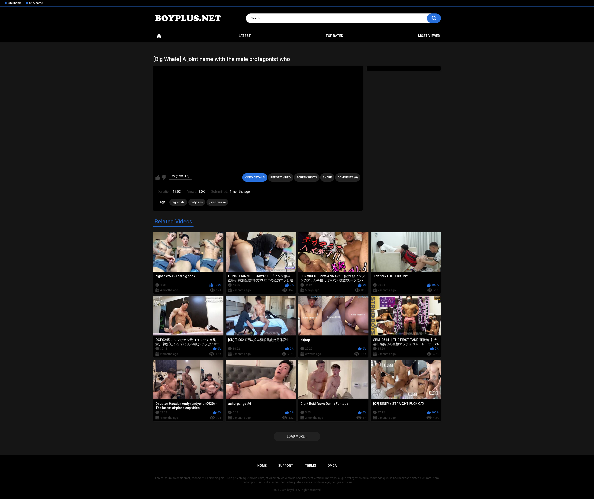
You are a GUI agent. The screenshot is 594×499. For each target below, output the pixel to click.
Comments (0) (348, 177)
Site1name (14, 3)
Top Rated (334, 36)
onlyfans (197, 202)
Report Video (281, 177)
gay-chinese (217, 202)
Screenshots (307, 177)
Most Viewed (429, 36)
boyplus (292, 490)
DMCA (332, 465)
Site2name (36, 3)
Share (327, 177)
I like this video (157, 177)
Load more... (297, 436)
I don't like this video (163, 177)
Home (159, 36)
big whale (178, 202)
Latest (245, 36)
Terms (310, 465)
